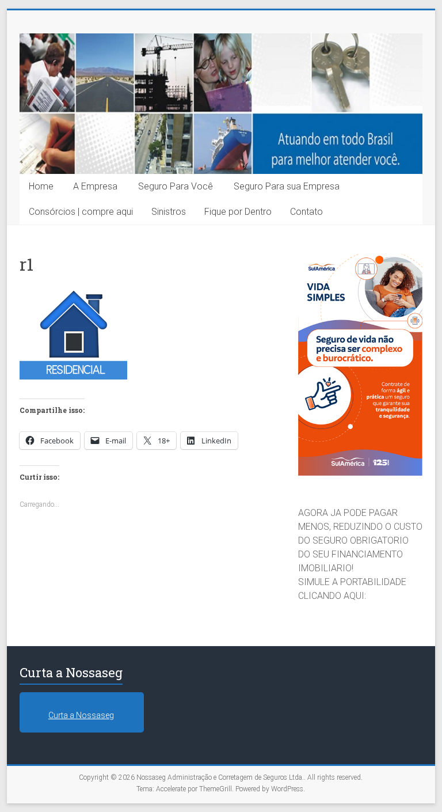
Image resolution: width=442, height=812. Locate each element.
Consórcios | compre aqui (81, 211)
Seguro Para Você (175, 186)
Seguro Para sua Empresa (287, 186)
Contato (306, 211)
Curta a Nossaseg (71, 672)
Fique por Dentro (238, 211)
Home (41, 186)
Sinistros (168, 211)
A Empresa (95, 186)
